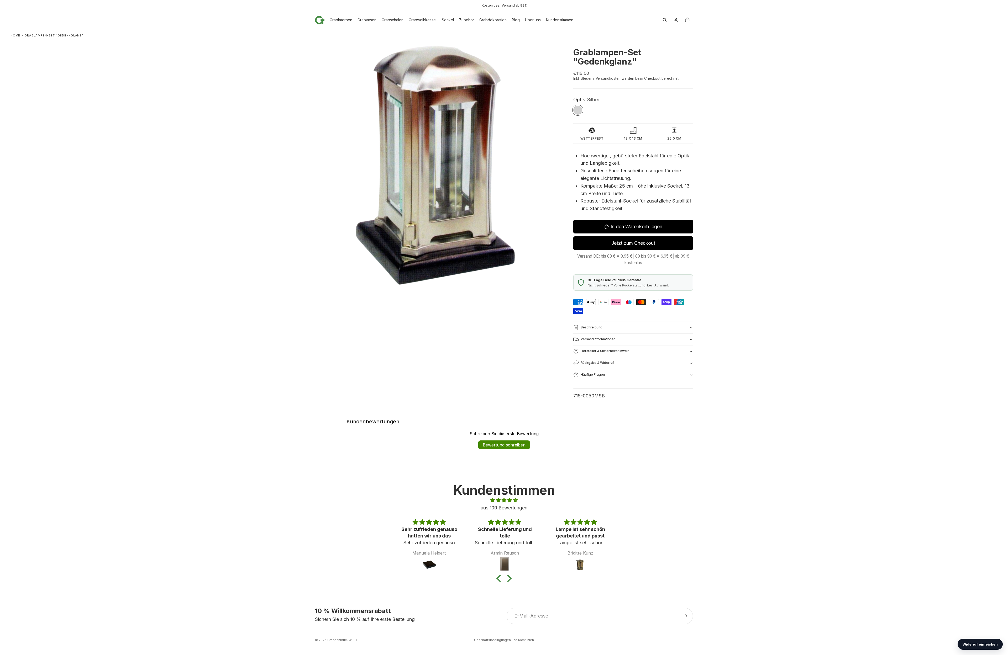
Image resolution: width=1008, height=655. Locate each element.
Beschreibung (591, 327)
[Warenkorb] (687, 20)
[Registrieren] (685, 615)
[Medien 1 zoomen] (438, 164)
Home (15, 35)
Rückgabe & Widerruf (597, 363)
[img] (504, 500)
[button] (500, 578)
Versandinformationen (598, 339)
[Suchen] (664, 20)
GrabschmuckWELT (342, 640)
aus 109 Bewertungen (504, 507)
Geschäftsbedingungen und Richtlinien (504, 640)
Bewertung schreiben (504, 445)
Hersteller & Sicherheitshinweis (605, 351)
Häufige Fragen (593, 374)
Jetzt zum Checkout (633, 243)
